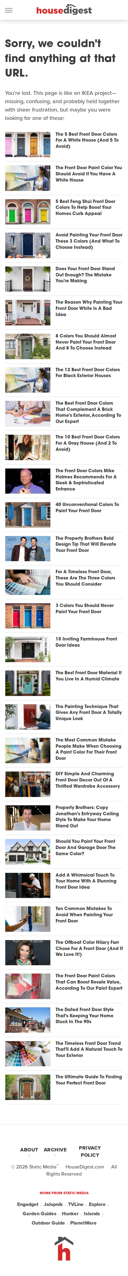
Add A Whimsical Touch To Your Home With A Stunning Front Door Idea (86, 881)
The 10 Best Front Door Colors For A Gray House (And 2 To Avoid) (88, 443)
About (29, 1149)
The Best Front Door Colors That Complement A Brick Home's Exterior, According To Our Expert (88, 412)
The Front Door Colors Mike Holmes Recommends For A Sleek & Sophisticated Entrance (86, 480)
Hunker (70, 1213)
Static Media (43, 1166)
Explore (97, 1204)
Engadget (28, 1204)
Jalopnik (53, 1204)
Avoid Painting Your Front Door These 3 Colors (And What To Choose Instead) (89, 241)
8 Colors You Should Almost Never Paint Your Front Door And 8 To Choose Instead (86, 342)
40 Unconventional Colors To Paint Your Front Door (87, 508)
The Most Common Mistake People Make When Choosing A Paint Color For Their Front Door (88, 749)
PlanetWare (83, 1222)
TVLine (76, 1204)
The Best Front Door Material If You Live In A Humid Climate (88, 676)
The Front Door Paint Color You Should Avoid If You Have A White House (89, 174)
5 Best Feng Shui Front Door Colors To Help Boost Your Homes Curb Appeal (85, 208)
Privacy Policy (90, 1151)
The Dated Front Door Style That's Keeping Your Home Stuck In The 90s (85, 1016)
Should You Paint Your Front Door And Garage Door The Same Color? (86, 847)
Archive (55, 1149)
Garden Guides (40, 1213)
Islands (92, 1213)
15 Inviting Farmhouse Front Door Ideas (86, 642)
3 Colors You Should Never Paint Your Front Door (85, 609)
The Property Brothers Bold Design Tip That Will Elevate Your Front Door (86, 544)
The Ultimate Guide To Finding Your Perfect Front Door (89, 1080)
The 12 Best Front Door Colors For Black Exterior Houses (88, 373)
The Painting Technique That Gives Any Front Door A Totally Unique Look (89, 713)
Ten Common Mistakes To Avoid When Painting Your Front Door (84, 915)
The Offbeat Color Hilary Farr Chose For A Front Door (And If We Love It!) (89, 948)
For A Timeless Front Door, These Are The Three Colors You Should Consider (85, 578)
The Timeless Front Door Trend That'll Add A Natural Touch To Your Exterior (89, 1049)
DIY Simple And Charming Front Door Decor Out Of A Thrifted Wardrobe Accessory (88, 780)
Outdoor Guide (48, 1222)
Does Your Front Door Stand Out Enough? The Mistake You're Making (85, 275)
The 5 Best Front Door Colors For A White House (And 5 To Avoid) (87, 140)
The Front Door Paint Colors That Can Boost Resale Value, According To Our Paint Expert (89, 982)
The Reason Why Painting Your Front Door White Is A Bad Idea (89, 308)
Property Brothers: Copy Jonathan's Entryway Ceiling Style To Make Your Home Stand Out (87, 817)
